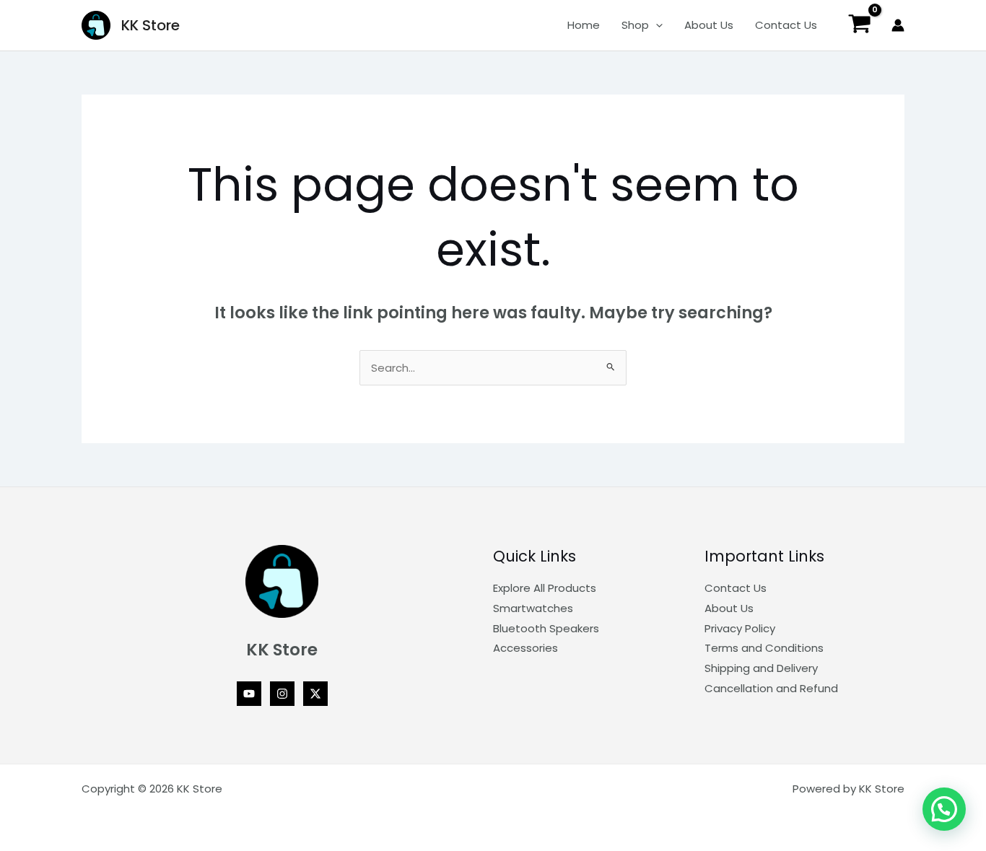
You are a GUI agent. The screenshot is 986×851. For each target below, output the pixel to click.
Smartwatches (533, 608)
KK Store (150, 25)
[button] (656, 25)
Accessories (525, 647)
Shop (635, 24)
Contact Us (786, 24)
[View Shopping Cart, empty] (859, 25)
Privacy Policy (739, 628)
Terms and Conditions (764, 647)
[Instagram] (282, 693)
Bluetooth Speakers (546, 628)
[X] (315, 693)
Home (583, 24)
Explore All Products (544, 587)
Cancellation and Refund (771, 688)
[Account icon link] (897, 25)
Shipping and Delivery (761, 668)
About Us (708, 24)
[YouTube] (249, 693)
